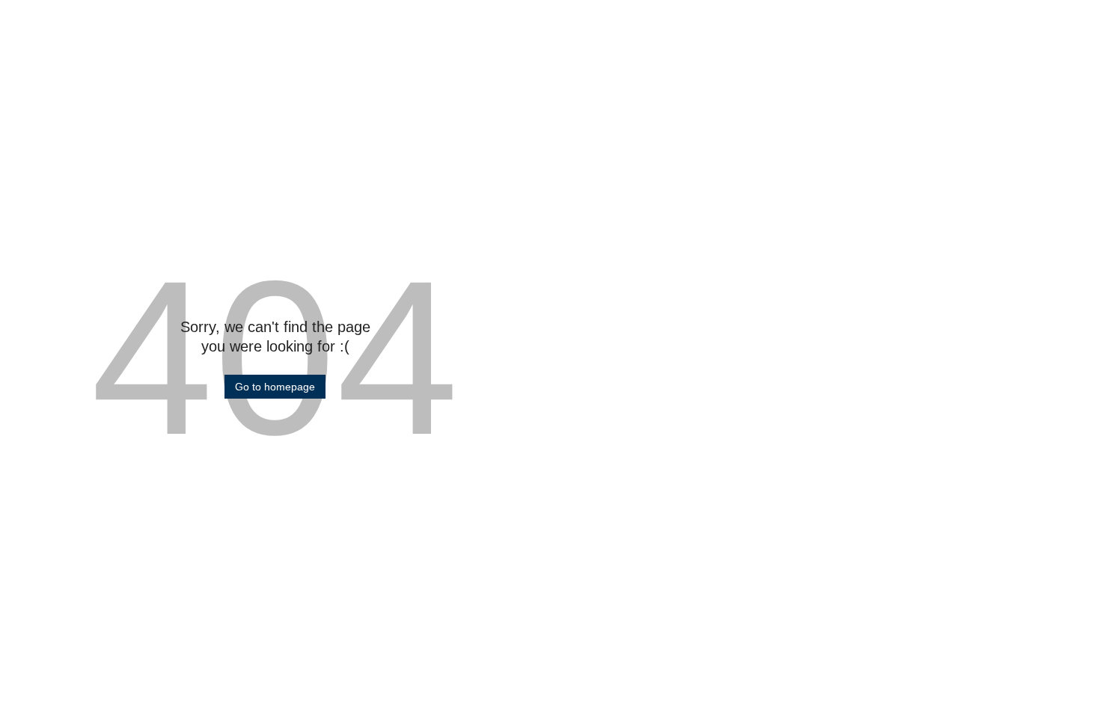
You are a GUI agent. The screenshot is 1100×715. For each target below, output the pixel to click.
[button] (275, 387)
